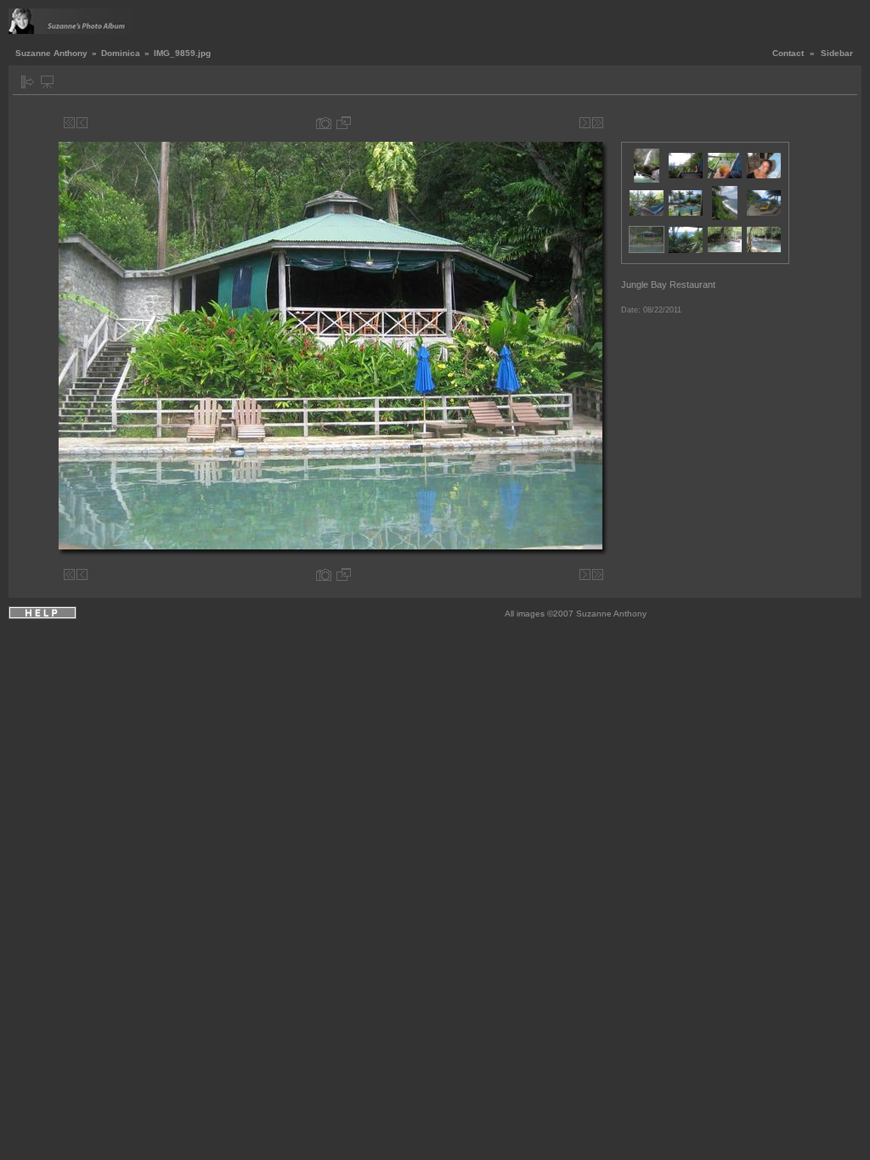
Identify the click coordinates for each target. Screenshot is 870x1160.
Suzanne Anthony (51, 53)
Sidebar (837, 53)
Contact (788, 53)
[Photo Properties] (323, 122)
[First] (69, 122)
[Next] (585, 122)
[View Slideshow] (47, 82)
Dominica (120, 53)
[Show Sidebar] (27, 82)
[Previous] (82, 122)
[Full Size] (343, 122)
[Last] (597, 122)
